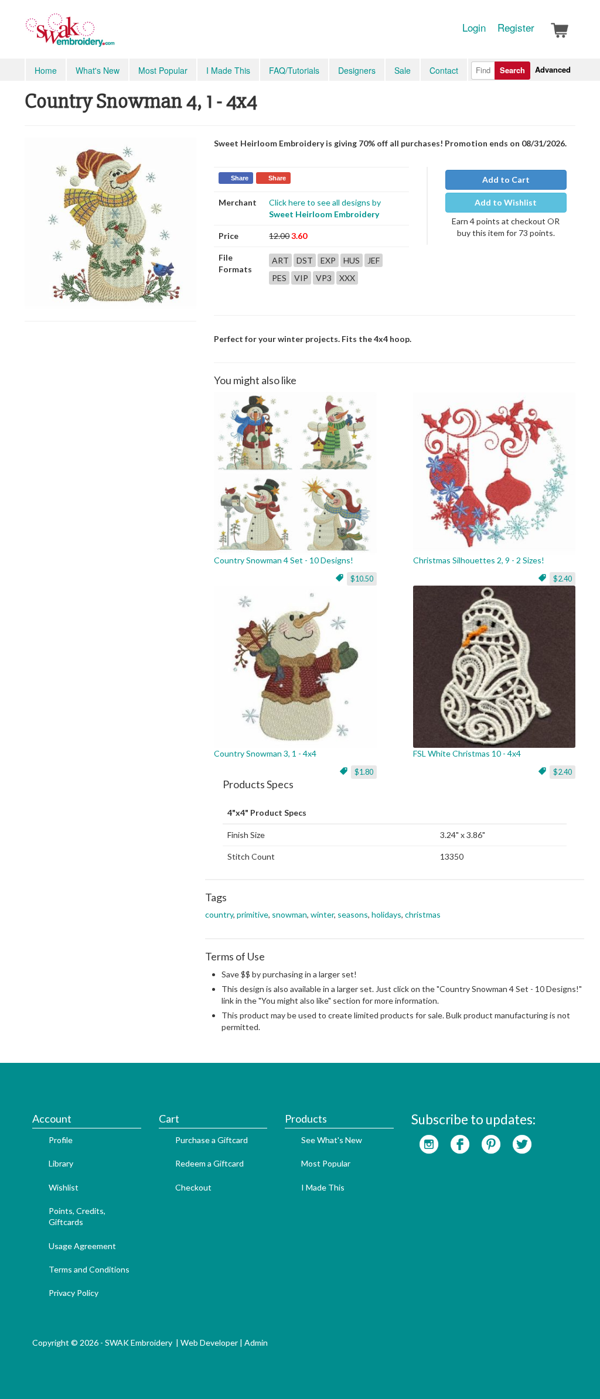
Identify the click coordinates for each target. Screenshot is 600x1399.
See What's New (331, 1140)
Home (46, 70)
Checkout (193, 1187)
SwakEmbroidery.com (112, 35)
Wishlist (64, 1187)
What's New (98, 70)
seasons (353, 914)
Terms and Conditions (89, 1269)
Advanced (553, 69)
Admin (256, 1342)
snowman (289, 914)
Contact (443, 70)
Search (512, 70)
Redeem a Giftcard (209, 1163)
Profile (61, 1140)
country (219, 914)
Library (61, 1163)
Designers (357, 70)
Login (474, 27)
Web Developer (209, 1342)
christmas (423, 914)
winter (322, 914)
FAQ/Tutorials (294, 70)
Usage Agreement (82, 1246)
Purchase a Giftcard (211, 1140)
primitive (252, 914)
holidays (386, 914)
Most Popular (163, 70)
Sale (402, 70)
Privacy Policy (73, 1293)
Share (239, 178)
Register (515, 27)
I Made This (228, 70)
